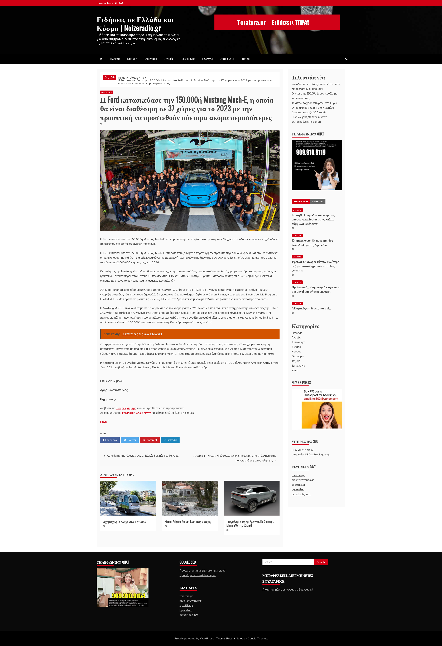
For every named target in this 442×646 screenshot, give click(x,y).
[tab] (301, 201)
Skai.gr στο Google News (136, 412)
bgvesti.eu (298, 489)
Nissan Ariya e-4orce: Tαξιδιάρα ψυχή (188, 521)
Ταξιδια (246, 58)
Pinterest (151, 440)
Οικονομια (151, 58)
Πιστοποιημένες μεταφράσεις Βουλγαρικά (287, 589)
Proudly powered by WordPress (194, 638)
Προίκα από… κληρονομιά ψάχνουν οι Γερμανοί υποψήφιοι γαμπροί (316, 289)
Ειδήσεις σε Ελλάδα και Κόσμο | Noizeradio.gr (135, 23)
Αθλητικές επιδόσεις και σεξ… (311, 308)
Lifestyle (207, 58)
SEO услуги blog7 (303, 449)
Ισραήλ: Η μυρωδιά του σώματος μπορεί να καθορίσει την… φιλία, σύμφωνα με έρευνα (313, 219)
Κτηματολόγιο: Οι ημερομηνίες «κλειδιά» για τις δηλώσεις (312, 242)
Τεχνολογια (188, 58)
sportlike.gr (298, 484)
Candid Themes (257, 638)
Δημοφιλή (301, 201)
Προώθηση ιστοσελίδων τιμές (198, 575)
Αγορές (169, 58)
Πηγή (103, 421)
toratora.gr (298, 475)
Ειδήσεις (318, 201)
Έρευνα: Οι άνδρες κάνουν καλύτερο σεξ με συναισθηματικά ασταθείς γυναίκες (315, 265)
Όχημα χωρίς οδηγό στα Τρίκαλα (124, 521)
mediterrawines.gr (303, 480)
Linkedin (171, 440)
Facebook (110, 440)
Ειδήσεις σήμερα (126, 408)
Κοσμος (132, 58)
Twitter (131, 440)
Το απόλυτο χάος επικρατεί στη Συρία (314, 103)
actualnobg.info (301, 494)
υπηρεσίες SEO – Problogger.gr (311, 454)
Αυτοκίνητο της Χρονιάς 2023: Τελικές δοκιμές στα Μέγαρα (143, 455)
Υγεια (295, 370)
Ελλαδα (115, 58)
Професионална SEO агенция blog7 (203, 570)
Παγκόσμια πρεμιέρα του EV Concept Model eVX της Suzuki (250, 523)
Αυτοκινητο (227, 58)
